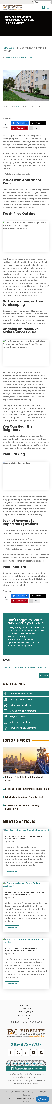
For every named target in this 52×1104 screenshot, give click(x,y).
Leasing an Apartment (21, 699)
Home (5, 48)
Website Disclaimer (27, 1098)
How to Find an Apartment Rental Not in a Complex (22, 949)
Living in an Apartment (21, 705)
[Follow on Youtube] (33, 1052)
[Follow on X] (18, 1052)
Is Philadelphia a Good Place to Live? (24, 797)
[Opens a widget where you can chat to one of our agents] (42, 1099)
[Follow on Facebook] (11, 1052)
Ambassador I (26, 1005)
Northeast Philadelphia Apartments (26, 1022)
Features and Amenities (24, 667)
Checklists (7, 667)
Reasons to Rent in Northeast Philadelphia (27, 788)
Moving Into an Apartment (23, 710)
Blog (11, 48)
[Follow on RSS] (41, 1052)
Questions (41, 667)
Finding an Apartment (21, 693)
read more (12, 871)
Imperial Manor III (26, 1015)
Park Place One (26, 1012)
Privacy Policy (12, 1098)
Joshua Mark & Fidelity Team (19, 58)
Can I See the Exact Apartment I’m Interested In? (24, 837)
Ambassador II (26, 1008)
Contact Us (26, 1018)
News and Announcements (23, 728)
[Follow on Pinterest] (26, 1052)
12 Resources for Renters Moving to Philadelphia (23, 807)
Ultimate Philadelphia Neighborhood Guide (24, 779)
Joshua (11, 841)
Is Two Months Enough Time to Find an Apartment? (24, 893)
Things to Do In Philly (20, 722)
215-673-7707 (26, 1044)
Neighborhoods (17, 716)
